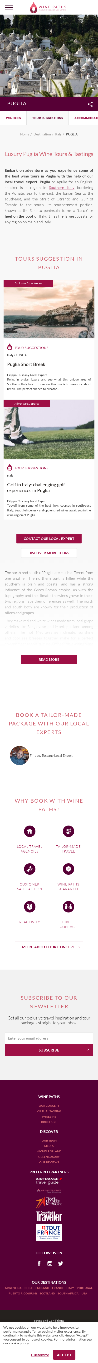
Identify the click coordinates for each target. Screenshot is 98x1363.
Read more (49, 659)
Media (49, 1146)
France (58, 1288)
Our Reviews (49, 1162)
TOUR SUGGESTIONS (47, 118)
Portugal (85, 1288)
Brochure (49, 1122)
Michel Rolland (49, 1151)
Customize (40, 1354)
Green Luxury (49, 1157)
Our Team (49, 1140)
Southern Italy (61, 187)
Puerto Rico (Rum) (23, 1293)
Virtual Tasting (49, 1111)
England (42, 1288)
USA (84, 1293)
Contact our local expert (49, 539)
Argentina (13, 1288)
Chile (28, 1288)
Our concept (49, 1105)
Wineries (13, 118)
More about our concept (48, 947)
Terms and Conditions (49, 1320)
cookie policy (19, 1343)
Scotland (47, 1293)
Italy (70, 1288)
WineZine (49, 1116)
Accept (64, 1354)
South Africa (68, 1293)
